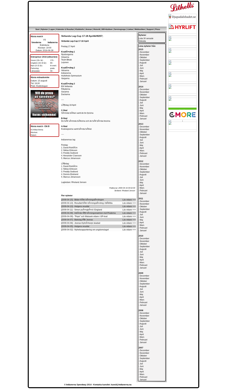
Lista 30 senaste (146, 38)
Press (157, 29)
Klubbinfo (79, 29)
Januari (143, 81)
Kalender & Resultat (65, 29)
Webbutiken (140, 29)
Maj (141, 71)
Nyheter (44, 29)
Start (37, 29)
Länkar (130, 29)
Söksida (142, 41)
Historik (96, 29)
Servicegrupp (120, 29)
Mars (142, 76)
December (144, 52)
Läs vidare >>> (129, 200)
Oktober (143, 57)
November (144, 55)
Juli (141, 65)
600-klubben (107, 29)
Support (150, 29)
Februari (143, 79)
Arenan (89, 29)
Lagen (52, 29)
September (145, 60)
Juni (142, 68)
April (142, 73)
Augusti (143, 63)
